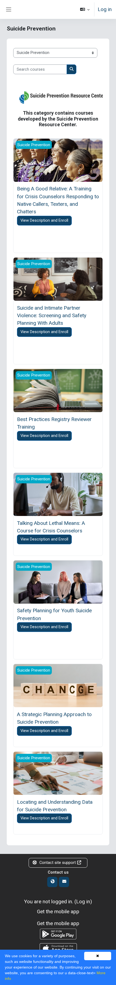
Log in (105, 9)
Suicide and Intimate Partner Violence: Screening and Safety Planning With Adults (51, 315)
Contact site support (57, 862)
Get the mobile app (58, 911)
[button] (85, 9)
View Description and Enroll (44, 220)
